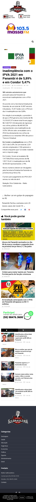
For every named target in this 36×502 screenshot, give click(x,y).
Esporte (3, 455)
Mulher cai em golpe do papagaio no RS (17, 196)
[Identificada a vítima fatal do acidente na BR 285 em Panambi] (8, 388)
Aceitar (22, 497)
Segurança (4, 446)
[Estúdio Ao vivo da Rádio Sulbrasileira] (25, 15)
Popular (10, 330)
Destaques (7, 67)
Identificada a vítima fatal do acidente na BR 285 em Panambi (23, 391)
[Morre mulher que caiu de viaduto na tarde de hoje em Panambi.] (8, 348)
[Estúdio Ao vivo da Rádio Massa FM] (18, 20)
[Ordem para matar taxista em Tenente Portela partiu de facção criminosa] (18, 254)
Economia (4, 449)
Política (3, 452)
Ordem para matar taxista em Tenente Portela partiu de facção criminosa (18, 273)
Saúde (3, 439)
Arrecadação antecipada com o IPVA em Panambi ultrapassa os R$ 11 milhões (17, 302)
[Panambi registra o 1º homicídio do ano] (8, 361)
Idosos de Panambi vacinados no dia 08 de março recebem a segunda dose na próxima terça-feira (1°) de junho (18, 244)
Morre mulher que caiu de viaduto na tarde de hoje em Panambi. (23, 351)
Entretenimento (6, 458)
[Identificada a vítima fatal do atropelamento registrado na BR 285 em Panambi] (8, 333)
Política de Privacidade (29, 497)
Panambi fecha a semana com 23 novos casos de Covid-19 (16, 204)
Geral (13, 67)
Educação (4, 443)
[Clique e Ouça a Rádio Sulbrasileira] (10, 15)
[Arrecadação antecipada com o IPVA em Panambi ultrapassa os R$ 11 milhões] (18, 281)
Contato (3, 482)
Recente (27, 330)
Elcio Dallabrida (18, 85)
